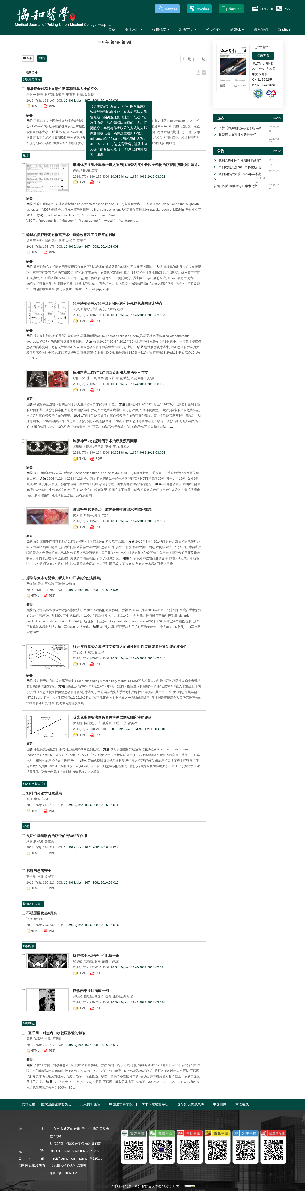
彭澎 (45, 799)
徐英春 (132, 723)
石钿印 (31, 583)
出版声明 (186, 29)
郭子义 (77, 652)
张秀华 (49, 240)
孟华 (101, 378)
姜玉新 (110, 378)
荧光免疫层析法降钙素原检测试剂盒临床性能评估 (112, 717)
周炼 (40, 583)
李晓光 (88, 652)
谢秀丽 (106, 723)
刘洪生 (88, 446)
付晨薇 (60, 240)
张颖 (91, 94)
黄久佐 (77, 515)
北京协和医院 (90, 1104)
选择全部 (32, 72)
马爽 (40, 876)
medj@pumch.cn (62, 1158)
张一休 (91, 378)
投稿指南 (159, 29)
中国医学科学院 (121, 1104)
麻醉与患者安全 (38, 871)
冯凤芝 (114, 961)
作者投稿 (171, 9)
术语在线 (242, 1104)
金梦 (76, 309)
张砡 (40, 240)
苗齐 (108, 996)
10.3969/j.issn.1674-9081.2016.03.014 (91, 925)
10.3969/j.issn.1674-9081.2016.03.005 (138, 384)
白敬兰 (60, 94)
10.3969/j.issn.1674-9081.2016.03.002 (138, 176)
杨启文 (88, 723)
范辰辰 (88, 961)
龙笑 (105, 515)
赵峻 (97, 961)
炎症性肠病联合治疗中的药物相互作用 (56, 836)
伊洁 (97, 723)
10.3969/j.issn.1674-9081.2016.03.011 (91, 805)
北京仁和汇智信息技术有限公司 (148, 1186)
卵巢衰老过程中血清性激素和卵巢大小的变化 (62, 89)
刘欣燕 (149, 378)
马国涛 (99, 996)
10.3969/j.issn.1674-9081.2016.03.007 (138, 521)
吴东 (102, 309)
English (284, 29)
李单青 (99, 446)
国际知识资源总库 (190, 1104)
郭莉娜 (77, 723)
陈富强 (38, 1039)
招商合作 (213, 29)
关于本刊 (132, 29)
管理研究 (29, 1023)
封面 (42, 58)
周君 (29, 1039)
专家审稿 (203, 9)
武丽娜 (31, 841)
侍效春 (38, 919)
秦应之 (125, 446)
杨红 (120, 309)
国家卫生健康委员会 (56, 1104)
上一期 (186, 59)
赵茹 (97, 515)
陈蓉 (40, 94)
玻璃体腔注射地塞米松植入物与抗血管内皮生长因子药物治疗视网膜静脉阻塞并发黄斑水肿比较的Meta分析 (137, 165)
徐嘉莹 (31, 240)
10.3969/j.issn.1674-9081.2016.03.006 (138, 452)
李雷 (37, 799)
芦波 (94, 309)
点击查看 (263, 55)
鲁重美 (49, 841)
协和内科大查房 (33, 903)
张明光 (77, 996)
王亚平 (31, 94)
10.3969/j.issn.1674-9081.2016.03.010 (137, 729)
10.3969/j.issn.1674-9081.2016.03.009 (138, 658)
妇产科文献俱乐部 (34, 784)
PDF (52, 106)
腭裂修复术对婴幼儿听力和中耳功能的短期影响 (63, 578)
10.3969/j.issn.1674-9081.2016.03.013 (91, 882)
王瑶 (116, 723)
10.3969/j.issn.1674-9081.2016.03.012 (91, 847)
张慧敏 (85, 309)
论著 (26, 155)
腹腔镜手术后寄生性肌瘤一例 (96, 955)
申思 (48, 1039)
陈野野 (77, 446)
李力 (116, 446)
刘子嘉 (31, 876)
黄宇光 (81, 240)
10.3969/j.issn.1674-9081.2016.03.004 (138, 315)
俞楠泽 (88, 515)
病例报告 (29, 946)
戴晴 (119, 378)
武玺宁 (128, 378)
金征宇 (99, 652)
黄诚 (108, 446)
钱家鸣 (111, 309)
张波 (40, 841)
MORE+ (277, 118)
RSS (287, 9)
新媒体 (235, 29)
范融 (105, 961)
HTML (35, 106)
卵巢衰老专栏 (31, 79)
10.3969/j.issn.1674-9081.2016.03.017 (91, 1045)
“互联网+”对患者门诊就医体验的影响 (56, 1033)
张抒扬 (117, 996)
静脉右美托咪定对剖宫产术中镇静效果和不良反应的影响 (71, 235)
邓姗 (29, 799)
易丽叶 (57, 1039)
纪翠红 (77, 961)
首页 (111, 29)
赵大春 (139, 378)
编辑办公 (235, 9)
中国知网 (219, 1104)
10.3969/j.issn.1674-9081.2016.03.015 (138, 967)
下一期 (200, 59)
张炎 (29, 919)
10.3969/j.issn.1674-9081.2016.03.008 (91, 589)
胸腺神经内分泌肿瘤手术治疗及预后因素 (105, 441)
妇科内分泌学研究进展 (44, 793)
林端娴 (70, 583)
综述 (26, 826)
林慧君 (81, 94)
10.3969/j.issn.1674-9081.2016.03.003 (91, 246)
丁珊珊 (60, 583)
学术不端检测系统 (155, 1104)
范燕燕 (70, 94)
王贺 (123, 723)
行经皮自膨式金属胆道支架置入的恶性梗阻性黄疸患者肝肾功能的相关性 (130, 646)
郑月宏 (128, 996)
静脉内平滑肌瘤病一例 (91, 990)
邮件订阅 (266, 9)
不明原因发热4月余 (41, 913)
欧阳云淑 (79, 378)
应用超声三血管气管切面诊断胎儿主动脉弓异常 (110, 372)
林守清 (49, 94)
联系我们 (261, 29)
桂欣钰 (88, 996)
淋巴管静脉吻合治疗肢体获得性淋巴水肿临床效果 (112, 509)
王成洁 (49, 583)
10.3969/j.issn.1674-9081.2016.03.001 (91, 100)
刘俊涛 (70, 240)
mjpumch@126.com (90, 1158)
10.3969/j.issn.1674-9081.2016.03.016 (138, 1002)
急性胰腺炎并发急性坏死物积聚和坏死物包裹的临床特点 (117, 303)
